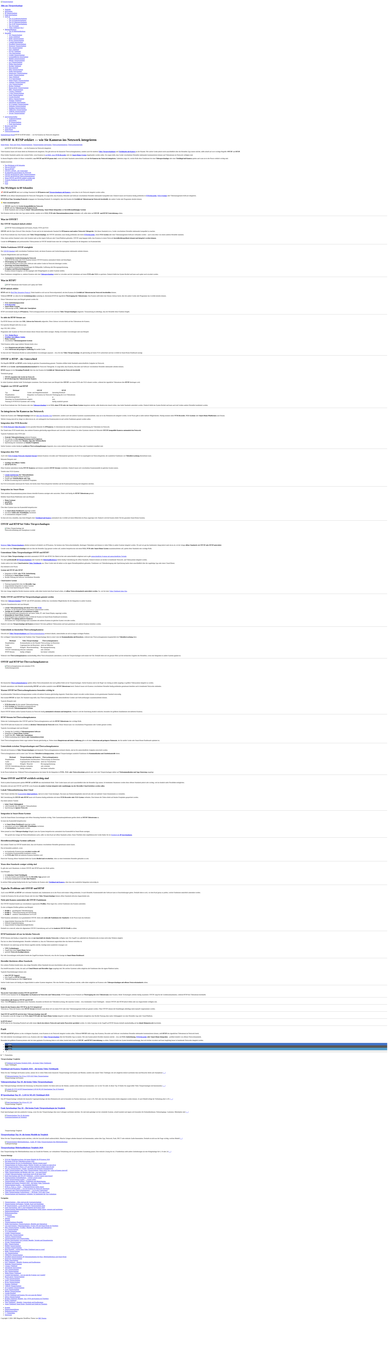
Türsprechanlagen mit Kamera (60, 192)
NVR (40, 608)
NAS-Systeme (162, 196)
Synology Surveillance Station (15, 337)
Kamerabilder (27, 794)
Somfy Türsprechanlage (16, 75)
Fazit (6, 183)
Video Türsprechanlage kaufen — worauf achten (20, 1179)
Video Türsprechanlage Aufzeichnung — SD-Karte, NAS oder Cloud (27, 1192)
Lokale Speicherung (12, 475)
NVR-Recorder (151, 196)
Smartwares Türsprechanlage (18, 73)
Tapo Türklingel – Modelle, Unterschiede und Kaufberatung (24, 1302)
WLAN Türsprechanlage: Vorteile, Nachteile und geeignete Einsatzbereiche (29, 1168)
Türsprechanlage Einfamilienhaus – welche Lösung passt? (23, 1178)
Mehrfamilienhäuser (50, 560)
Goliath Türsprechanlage (17, 55)
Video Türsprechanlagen (107, 151)
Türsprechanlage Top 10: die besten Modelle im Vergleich (24, 1134)
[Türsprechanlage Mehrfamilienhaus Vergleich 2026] (36, 1142)
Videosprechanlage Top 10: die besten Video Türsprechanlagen (27, 1082)
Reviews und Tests (11, 126)
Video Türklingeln (35, 563)
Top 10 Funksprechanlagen (17, 20)
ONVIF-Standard (9, 251)
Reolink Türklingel (15, 66)
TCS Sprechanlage (15, 79)
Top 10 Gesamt (14, 26)
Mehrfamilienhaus (10, 29)
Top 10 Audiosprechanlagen (18, 18)
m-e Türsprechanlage (15, 62)
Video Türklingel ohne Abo (118, 591)
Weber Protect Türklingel (13, 1273)
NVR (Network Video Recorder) (14, 427)
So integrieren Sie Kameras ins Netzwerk (18, 172)
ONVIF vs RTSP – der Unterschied (16, 171)
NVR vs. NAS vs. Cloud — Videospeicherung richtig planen (24, 1187)
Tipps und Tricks (10, 128)
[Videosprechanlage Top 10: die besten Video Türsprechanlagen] (26, 1076)
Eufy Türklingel (14, 49)
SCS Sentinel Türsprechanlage (18, 104)
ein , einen (55, 155)
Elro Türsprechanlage (16, 48)
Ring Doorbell (13, 68)
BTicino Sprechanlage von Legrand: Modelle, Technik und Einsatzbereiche (29, 1240)
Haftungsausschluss (11, 1213)
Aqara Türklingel (14, 37)
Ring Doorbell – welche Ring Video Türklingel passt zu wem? (25, 1249)
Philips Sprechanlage (15, 64)
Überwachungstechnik (12, 131)
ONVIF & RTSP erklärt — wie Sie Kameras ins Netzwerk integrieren (27, 1188)
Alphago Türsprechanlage (17, 82)
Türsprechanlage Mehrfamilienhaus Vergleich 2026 (22, 1148)
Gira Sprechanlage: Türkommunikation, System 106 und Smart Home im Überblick (31, 1226)
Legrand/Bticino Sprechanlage (18, 57)
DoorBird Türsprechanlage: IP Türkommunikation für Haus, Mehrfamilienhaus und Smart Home (35, 1257)
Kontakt (7, 1220)
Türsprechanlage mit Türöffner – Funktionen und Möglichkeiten (25, 1181)
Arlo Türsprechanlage (16, 84)
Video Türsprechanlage (51, 1037)
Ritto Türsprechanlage (16, 69)
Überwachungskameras (59, 145)
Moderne (12, 545)
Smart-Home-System (79, 155)
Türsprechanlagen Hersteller (14, 1222)
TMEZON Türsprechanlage (18, 110)
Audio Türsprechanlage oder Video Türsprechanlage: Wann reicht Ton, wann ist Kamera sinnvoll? (36, 1170)
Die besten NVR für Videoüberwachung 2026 (19, 1161)
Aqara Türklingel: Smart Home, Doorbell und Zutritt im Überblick (26, 1304)
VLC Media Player (11, 335)
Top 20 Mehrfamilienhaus (17, 31)
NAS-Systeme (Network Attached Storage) (22, 456)
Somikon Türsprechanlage (17, 108)
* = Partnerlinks (8, 1055)
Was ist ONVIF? (10, 167)
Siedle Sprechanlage (15, 71)
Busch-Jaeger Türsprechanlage (18, 88)
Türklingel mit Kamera (43, 518)
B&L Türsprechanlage (16, 89)
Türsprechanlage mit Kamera (42, 145)
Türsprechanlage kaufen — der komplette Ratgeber (21, 1185)
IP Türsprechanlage (11, 13)
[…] (164, 1073)
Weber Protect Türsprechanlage (19, 80)
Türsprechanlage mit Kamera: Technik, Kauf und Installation (24, 1204)
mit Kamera (8, 11)
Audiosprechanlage (15, 118)
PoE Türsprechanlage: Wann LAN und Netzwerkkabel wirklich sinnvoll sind (29, 1167)
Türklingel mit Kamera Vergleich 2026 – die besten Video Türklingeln (30, 1069)
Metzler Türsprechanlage (17, 60)
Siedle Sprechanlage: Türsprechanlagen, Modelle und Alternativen (26, 1224)
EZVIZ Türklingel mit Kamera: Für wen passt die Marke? (23, 1295)
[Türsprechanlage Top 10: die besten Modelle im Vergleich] (20, 1117)
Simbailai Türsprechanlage (17, 106)
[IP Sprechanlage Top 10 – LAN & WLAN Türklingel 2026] (34, 1089)
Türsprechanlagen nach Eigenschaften (17, 1238)
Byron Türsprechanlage (16, 40)
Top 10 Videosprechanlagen (18, 22)
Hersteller (8, 33)
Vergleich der (121, 835)
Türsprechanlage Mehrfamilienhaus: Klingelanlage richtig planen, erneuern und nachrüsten (34, 1209)
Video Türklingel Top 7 (16, 28)
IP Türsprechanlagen (24, 560)
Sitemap (7, 1218)
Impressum (8, 1215)
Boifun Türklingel (14, 86)
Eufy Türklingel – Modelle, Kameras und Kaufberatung (22, 1262)
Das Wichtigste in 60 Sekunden (15, 165)
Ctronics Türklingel (15, 91)
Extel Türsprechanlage (16, 95)
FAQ (6, 182)
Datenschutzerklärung (12, 1211)
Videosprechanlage (47, 274)
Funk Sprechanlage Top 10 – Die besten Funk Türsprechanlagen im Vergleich (33, 1108)
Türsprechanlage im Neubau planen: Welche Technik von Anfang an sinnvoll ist (30, 1165)
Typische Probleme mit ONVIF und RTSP (18, 180)
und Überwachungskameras (27, 633)
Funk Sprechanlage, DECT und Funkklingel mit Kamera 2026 (25, 1207)
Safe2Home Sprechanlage (17, 102)
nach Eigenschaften (11, 117)
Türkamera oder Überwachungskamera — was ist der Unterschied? (26, 1190)
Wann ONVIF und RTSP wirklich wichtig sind (20, 178)
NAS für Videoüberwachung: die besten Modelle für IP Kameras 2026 (27, 1159)
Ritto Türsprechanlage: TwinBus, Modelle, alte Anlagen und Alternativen (28, 1227)
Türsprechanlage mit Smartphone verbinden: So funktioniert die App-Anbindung (30, 1194)
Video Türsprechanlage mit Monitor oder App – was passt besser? (26, 1172)
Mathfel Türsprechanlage (17, 59)
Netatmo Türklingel (15, 100)
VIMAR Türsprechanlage (17, 111)
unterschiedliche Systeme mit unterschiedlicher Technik (108, 556)
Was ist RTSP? (9, 169)
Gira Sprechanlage (15, 53)
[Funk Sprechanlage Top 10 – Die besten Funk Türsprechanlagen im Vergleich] (18, 1102)
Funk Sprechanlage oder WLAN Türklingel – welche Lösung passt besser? (29, 1176)
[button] (8, 1044)
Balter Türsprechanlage (16, 38)
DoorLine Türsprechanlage (17, 46)
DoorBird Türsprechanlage (17, 44)
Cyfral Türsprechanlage (16, 93)
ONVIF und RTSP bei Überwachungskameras (20, 176)
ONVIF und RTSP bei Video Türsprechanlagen (20, 174)
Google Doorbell (14, 97)
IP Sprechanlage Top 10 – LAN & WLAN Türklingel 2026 (25, 1095)
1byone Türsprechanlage (17, 113)
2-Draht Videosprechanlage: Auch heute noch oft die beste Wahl (25, 1174)
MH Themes (42, 1318)
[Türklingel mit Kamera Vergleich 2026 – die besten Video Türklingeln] (28, 1063)
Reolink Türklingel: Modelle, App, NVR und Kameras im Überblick (27, 1298)
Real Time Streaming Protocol (20, 292)
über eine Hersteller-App (44, 415)
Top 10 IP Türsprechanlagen (18, 24)
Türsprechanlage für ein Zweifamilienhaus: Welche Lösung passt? (26, 1163)
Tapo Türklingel (14, 77)
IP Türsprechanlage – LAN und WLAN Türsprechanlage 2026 (25, 1206)
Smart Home (9, 129)
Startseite (8, 9)
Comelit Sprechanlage (16, 42)
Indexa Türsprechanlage (16, 99)
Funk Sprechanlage (11, 15)
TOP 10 (7, 17)
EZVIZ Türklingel (15, 51)
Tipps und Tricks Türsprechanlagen (21, 145)
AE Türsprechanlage (15, 35)
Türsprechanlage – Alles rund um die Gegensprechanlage (23, 1202)
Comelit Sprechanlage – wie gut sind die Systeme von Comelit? (25, 1275)
